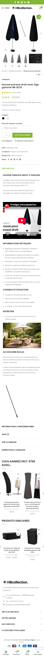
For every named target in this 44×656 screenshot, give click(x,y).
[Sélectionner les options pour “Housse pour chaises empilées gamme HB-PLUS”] (39, 534)
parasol (19, 155)
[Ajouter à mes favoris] (18, 474)
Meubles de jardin (15, 71)
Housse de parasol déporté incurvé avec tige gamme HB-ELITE (11, 504)
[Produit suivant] (41, 74)
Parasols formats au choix (12, 123)
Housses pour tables (11, 555)
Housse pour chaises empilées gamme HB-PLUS (32, 550)
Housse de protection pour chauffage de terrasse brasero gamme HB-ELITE (32, 505)
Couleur (5, 115)
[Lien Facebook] (15, 2)
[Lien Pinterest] (21, 2)
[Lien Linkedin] (25, 2)
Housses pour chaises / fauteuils (32, 556)
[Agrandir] (6, 49)
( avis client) (16, 92)
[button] (39, 478)
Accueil (4, 71)
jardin (13, 155)
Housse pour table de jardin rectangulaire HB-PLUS (11, 550)
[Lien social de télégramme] (28, 2)
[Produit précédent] (36, 74)
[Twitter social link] (18, 2)
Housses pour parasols (31, 71)
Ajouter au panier (22, 135)
